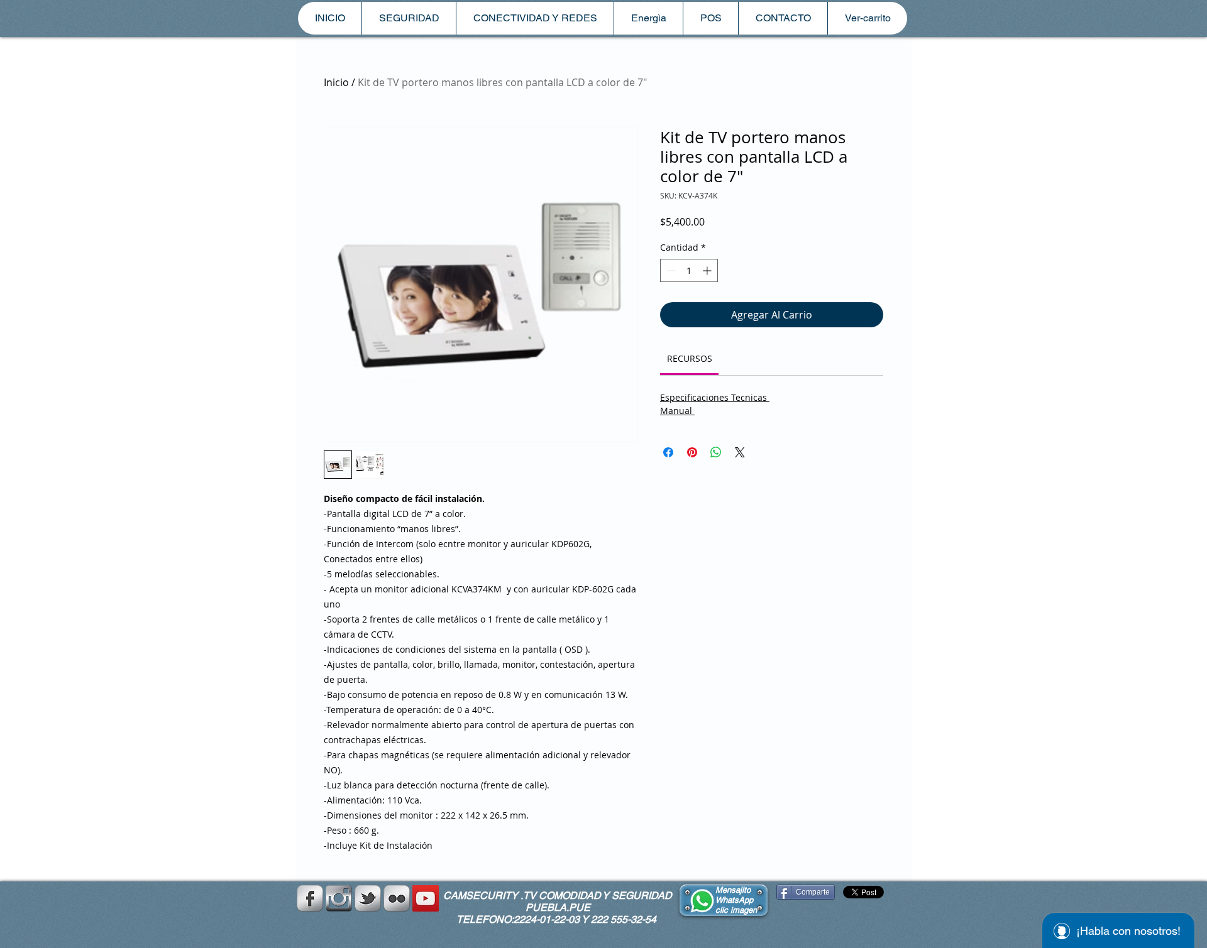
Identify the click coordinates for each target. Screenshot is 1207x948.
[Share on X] (739, 452)
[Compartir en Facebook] (668, 452)
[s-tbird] (368, 898)
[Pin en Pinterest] (692, 452)
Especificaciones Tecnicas (714, 397)
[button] (408, 18)
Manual (677, 411)
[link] (689, 358)
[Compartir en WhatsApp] (716, 452)
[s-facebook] (310, 898)
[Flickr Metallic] (396, 898)
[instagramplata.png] (339, 898)
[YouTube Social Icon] (425, 898)
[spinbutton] (689, 270)
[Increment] (708, 270)
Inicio (336, 82)
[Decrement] (670, 270)
